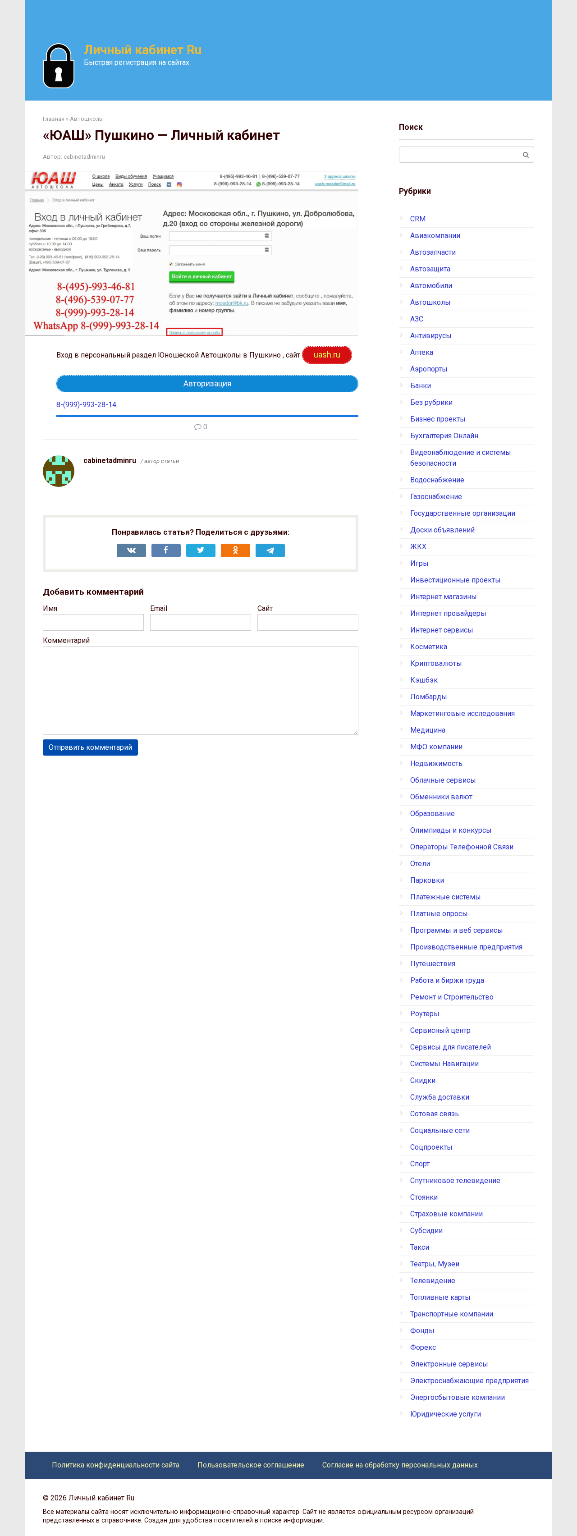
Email (158, 608)
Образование (432, 813)
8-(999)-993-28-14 (86, 404)
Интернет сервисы (441, 630)
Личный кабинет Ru (142, 49)
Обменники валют (441, 797)
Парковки (427, 880)
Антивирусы (431, 335)
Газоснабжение (436, 496)
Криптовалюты (436, 663)
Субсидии (426, 1230)
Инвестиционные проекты (455, 580)
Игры (419, 563)
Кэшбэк (424, 680)
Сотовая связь (434, 1114)
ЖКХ (418, 546)
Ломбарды (428, 696)
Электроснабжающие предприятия (469, 1380)
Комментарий (66, 640)
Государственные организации (462, 513)
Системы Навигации (444, 1063)
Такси (419, 1247)
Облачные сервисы (443, 780)
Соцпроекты (431, 1147)
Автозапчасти (433, 252)
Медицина (427, 730)
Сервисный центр (440, 1030)
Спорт (420, 1164)
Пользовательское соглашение (250, 1465)
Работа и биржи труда (447, 980)
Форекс (423, 1347)
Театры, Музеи (434, 1264)
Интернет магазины (443, 596)
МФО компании (436, 747)
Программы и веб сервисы (456, 930)
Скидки (422, 1080)
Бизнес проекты (438, 419)
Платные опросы (439, 913)
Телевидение (432, 1280)
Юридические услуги (445, 1414)
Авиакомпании (435, 235)
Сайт (265, 608)
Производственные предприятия (466, 947)
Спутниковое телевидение (455, 1180)
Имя (50, 608)
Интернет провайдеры (448, 613)
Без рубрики (431, 402)
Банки (420, 385)
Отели (420, 863)
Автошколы (430, 302)
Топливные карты (440, 1297)
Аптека (421, 352)
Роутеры (425, 1013)
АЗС (416, 319)
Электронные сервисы (449, 1364)
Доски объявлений (442, 530)
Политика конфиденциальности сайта (115, 1465)
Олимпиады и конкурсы (451, 830)
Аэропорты (429, 369)
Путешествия (432, 963)
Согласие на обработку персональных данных (400, 1465)
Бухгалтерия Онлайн (444, 435)
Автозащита (430, 269)
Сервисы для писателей (450, 1047)
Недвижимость (436, 763)
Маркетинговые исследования (462, 713)
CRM (418, 219)
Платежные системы (445, 897)
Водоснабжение (437, 480)
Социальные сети (440, 1130)
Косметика (428, 646)
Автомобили (431, 285)
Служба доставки (439, 1097)
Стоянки (424, 1197)
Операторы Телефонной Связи (461, 847)
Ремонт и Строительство (452, 997)
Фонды (422, 1330)
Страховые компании (446, 1214)
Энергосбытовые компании (457, 1397)
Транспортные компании (451, 1314)
